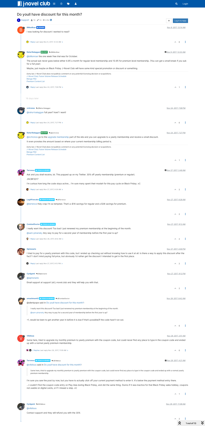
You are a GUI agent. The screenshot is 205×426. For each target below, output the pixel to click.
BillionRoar (31, 27)
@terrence (32, 203)
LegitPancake (33, 199)
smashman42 (33, 298)
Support (25, 20)
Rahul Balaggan (33, 52)
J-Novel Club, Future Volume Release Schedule (46, 76)
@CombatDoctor (63, 298)
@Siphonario (42, 274)
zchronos (31, 108)
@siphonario (33, 278)
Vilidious (30, 336)
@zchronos (54, 133)
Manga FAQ (31, 79)
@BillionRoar (55, 52)
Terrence (31, 170)
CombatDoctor (33, 224)
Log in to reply (180, 21)
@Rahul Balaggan (44, 108)
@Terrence (61, 200)
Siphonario (31, 249)
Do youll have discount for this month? (65, 302)
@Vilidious (57, 361)
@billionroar (32, 56)
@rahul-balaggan (35, 112)
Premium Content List (36, 81)
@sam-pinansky (34, 233)
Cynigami (31, 273)
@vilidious (31, 364)
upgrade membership (58, 137)
